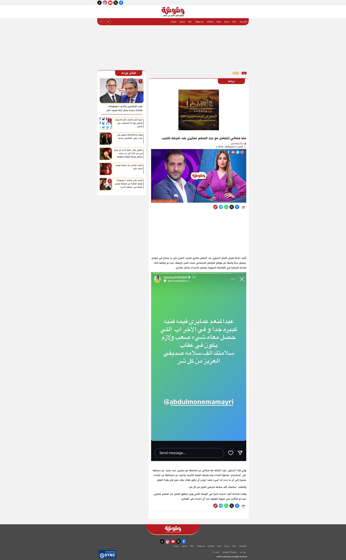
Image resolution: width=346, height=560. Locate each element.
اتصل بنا (216, 552)
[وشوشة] (173, 12)
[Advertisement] (173, 48)
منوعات (173, 22)
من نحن (243, 552)
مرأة (190, 22)
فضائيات (210, 22)
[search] (101, 22)
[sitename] (173, 529)
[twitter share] (231, 207)
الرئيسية (243, 22)
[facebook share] (237, 207)
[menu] (108, 22)
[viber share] (221, 207)
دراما (234, 22)
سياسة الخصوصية (230, 552)
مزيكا (219, 22)
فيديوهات (199, 22)
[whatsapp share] (226, 207)
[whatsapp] (215, 207)
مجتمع (182, 22)
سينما (226, 22)
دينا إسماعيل (237, 143)
